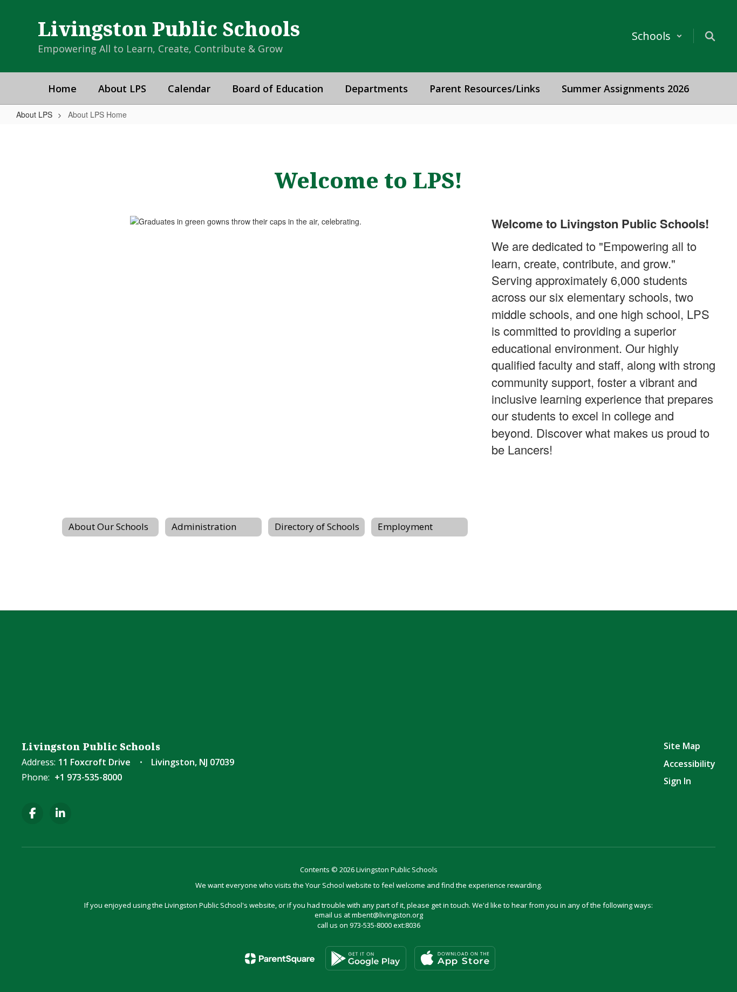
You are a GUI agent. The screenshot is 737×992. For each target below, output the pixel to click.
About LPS (34, 114)
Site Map (682, 746)
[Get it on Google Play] (365, 958)
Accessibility (689, 764)
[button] (657, 36)
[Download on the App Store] (454, 958)
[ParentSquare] (279, 958)
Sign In (677, 781)
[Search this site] (710, 36)
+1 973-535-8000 (88, 777)
